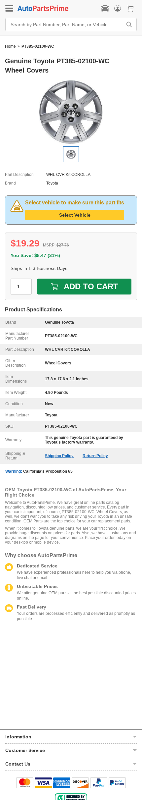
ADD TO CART (91, 286)
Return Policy (95, 455)
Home (10, 46)
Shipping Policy (59, 455)
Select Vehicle (74, 215)
